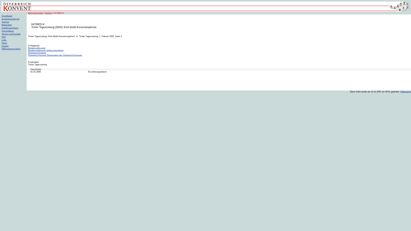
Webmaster (405, 91)
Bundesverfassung (36, 48)
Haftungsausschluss (11, 49)
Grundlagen (7, 16)
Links (4, 40)
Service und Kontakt (11, 34)
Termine (5, 22)
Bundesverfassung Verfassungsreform (46, 50)
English (5, 46)
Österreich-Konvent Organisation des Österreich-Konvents (55, 55)
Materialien (7, 25)
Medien (48, 13)
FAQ (4, 37)
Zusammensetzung (10, 19)
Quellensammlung (10, 28)
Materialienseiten (35, 13)
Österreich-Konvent (37, 53)
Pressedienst (8, 31)
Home (4, 43)
